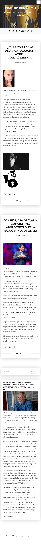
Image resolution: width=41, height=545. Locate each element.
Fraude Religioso (20, 8)
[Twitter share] (17, 201)
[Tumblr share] (24, 201)
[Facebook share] (13, 201)
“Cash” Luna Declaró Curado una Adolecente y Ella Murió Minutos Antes (20, 225)
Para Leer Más (8, 517)
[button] (39, 2)
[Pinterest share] (27, 201)
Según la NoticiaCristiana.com (13, 284)
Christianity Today (9, 131)
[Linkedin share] (20, 201)
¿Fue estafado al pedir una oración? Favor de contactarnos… (20, 52)
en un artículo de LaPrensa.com (20, 312)
